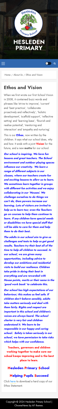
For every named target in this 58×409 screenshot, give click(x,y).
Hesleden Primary (29, 45)
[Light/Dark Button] (48, 63)
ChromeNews (21, 405)
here (13, 381)
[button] (3, 63)
